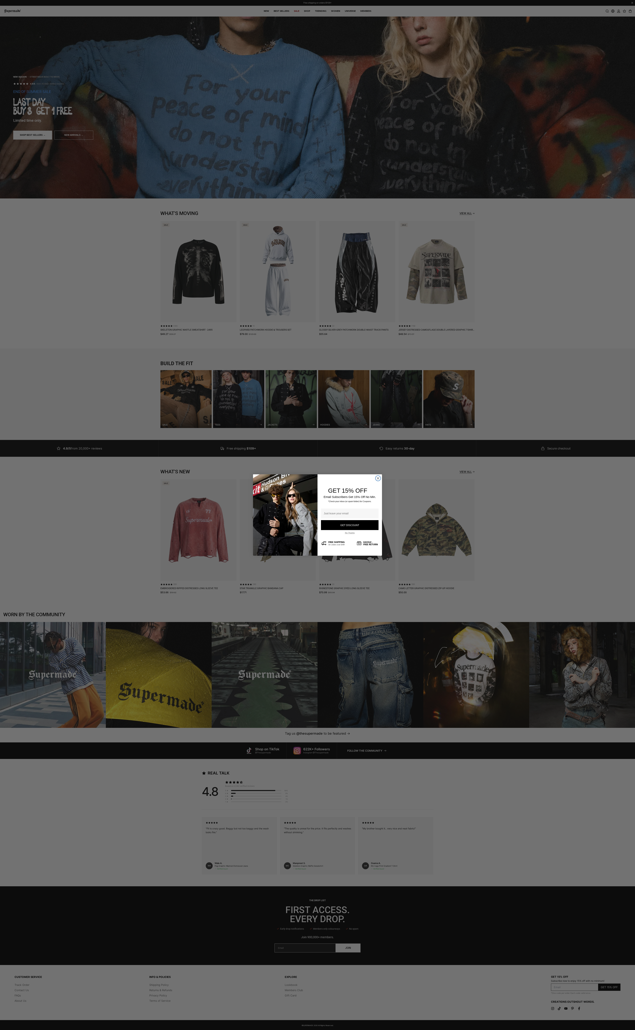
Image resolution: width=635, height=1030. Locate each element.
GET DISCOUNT (349, 525)
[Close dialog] (378, 478)
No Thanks (350, 533)
